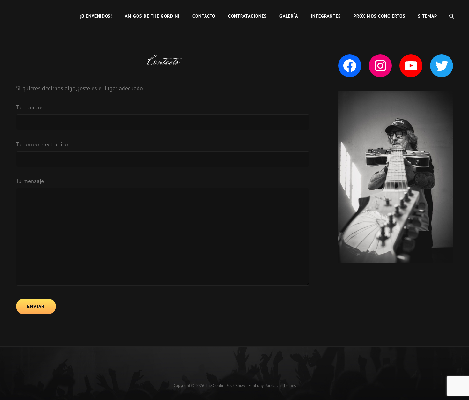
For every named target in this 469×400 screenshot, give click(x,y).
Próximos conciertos (379, 16)
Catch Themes (283, 385)
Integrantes (326, 16)
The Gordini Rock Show (225, 385)
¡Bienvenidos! (96, 16)
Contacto (203, 16)
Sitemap (427, 16)
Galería (288, 16)
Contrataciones (247, 16)
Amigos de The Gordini (152, 16)
